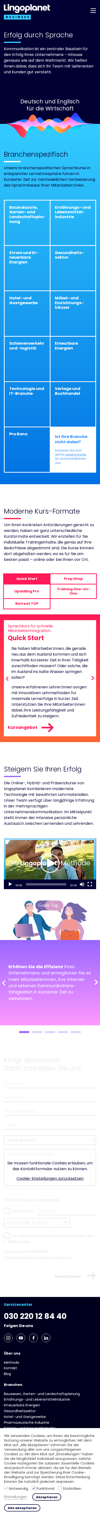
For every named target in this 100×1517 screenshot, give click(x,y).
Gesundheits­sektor (20, 1411)
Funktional (45, 1488)
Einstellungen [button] (15, 1497)
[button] (50, 863)
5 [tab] (76, 1032)
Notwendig (18, 1488)
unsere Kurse (75, 454)
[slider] (46, 884)
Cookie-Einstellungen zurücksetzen (50, 1178)
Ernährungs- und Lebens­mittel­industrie (37, 1399)
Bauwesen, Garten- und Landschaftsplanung (42, 1393)
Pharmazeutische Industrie (26, 1422)
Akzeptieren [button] (47, 1497)
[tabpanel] (50, 983)
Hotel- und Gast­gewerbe (25, 1416)
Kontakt (10, 1368)
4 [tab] (63, 1032)
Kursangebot (22, 727)
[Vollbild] (89, 884)
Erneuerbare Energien (22, 1405)
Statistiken (72, 1488)
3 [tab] (50, 1032)
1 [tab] (24, 1032)
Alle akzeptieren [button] (22, 1508)
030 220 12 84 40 (35, 1316)
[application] (50, 863)
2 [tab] (37, 1032)
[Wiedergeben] (10, 884)
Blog (7, 1373)
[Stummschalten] (82, 884)
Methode (11, 1362)
